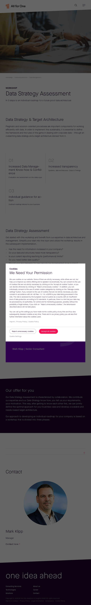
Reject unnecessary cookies (23, 331)
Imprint (12, 322)
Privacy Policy (21, 322)
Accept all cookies (48, 331)
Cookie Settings (15, 336)
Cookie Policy (33, 322)
